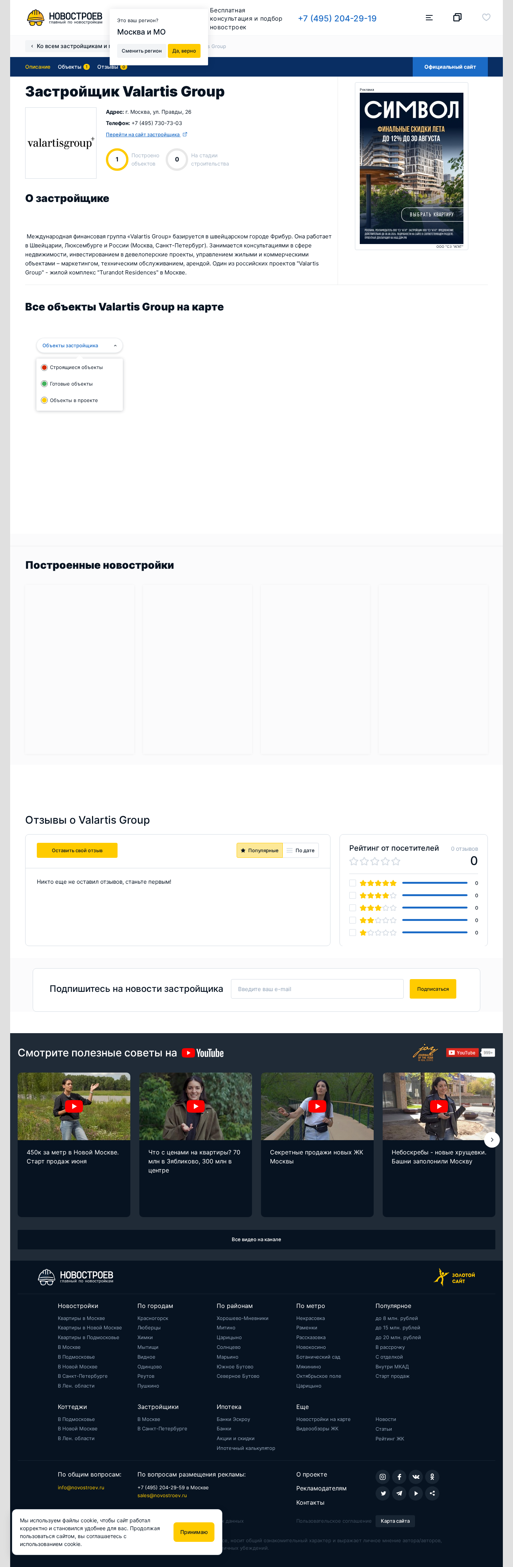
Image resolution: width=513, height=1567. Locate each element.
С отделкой (389, 1357)
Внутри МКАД (392, 1367)
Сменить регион (142, 50)
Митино (226, 1327)
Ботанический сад (318, 1357)
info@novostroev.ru (81, 1487)
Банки (224, 1428)
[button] (492, 1140)
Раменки (306, 1327)
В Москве (69, 1347)
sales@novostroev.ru (162, 1495)
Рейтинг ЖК (390, 1439)
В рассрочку (390, 1347)
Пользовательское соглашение (334, 1521)
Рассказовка (311, 1337)
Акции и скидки (236, 1438)
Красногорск (152, 1318)
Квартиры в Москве (81, 1318)
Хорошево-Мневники (243, 1318)
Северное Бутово (238, 1376)
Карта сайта (395, 1521)
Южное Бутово (235, 1367)
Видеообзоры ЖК (317, 1428)
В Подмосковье (76, 1357)
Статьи (384, 1429)
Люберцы (149, 1327)
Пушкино (148, 1386)
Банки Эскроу (233, 1419)
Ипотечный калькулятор (246, 1448)
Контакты (310, 1502)
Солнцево (229, 1347)
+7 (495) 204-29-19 (337, 18)
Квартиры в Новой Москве (90, 1327)
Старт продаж (393, 1376)
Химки (145, 1337)
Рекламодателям (321, 1488)
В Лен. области (76, 1386)
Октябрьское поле (318, 1376)
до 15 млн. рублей (398, 1327)
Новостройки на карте (323, 1419)
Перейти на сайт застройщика (143, 134)
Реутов (145, 1376)
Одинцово (149, 1367)
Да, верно (184, 50)
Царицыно (229, 1337)
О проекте (311, 1474)
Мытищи (147, 1347)
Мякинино (308, 1367)
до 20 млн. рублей (398, 1337)
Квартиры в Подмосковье (88, 1337)
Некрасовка (310, 1318)
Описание (37, 66)
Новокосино (311, 1347)
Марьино (227, 1357)
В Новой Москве (78, 1367)
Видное (146, 1357)
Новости (386, 1419)
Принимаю (194, 1532)
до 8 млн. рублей (397, 1318)
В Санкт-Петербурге (83, 1376)
